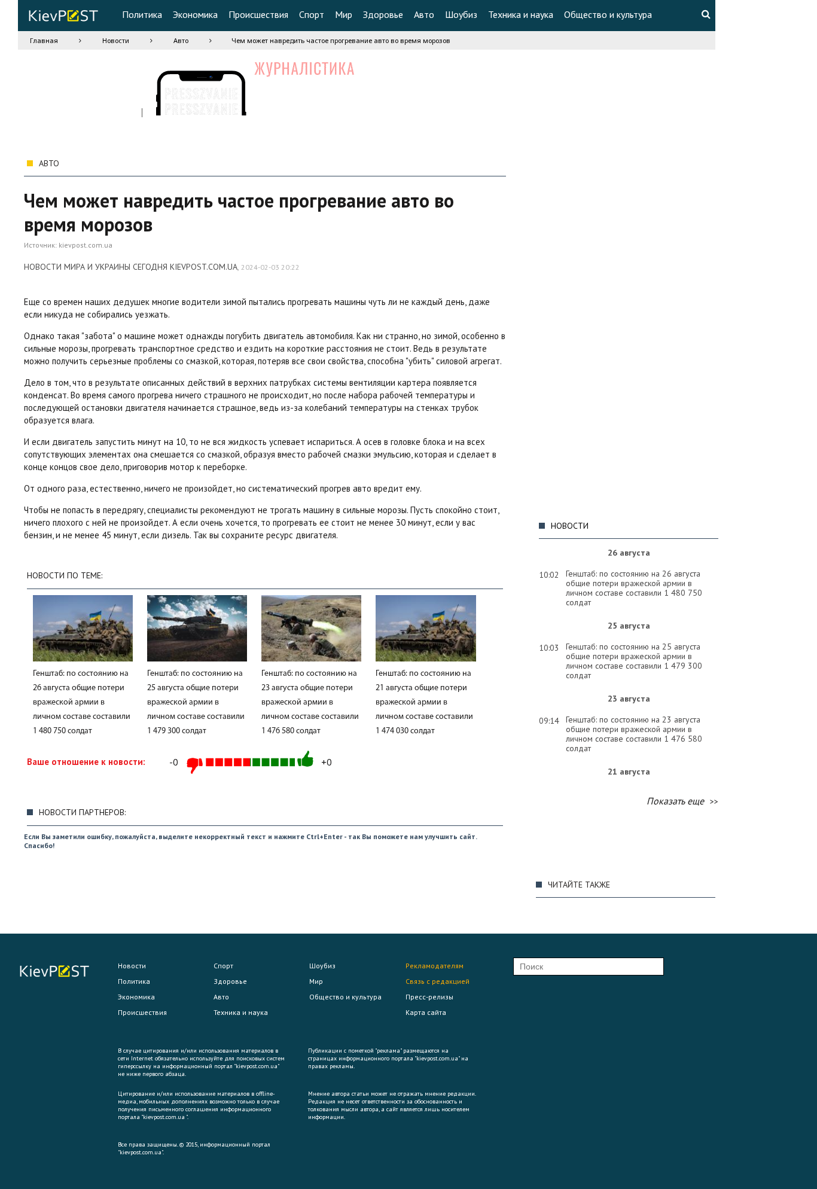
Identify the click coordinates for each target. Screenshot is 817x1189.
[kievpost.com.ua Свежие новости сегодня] (63, 17)
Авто (424, 14)
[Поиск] (705, 13)
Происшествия (258, 14)
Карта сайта (426, 1012)
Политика (142, 14)
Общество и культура (608, 14)
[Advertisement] (625, 332)
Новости (115, 40)
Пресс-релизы (429, 996)
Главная (44, 40)
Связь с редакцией (438, 981)
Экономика (195, 14)
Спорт (311, 14)
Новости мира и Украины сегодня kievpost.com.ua (130, 266)
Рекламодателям (435, 965)
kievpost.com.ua (85, 244)
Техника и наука (520, 14)
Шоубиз (461, 14)
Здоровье (383, 14)
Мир (343, 14)
